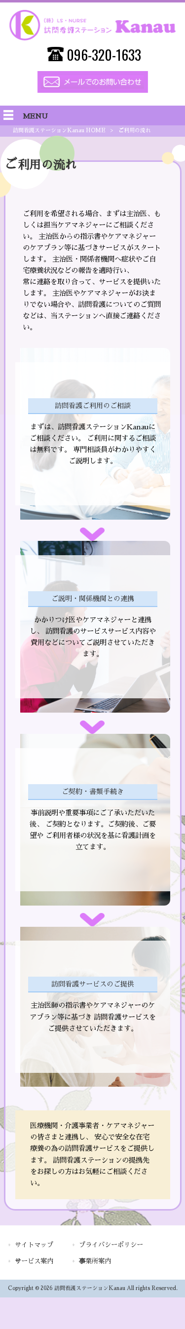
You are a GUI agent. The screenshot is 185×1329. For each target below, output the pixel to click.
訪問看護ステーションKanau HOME (59, 130)
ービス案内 (34, 1261)
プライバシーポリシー (111, 1245)
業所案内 (95, 1261)
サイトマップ (34, 1245)
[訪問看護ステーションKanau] (92, 38)
